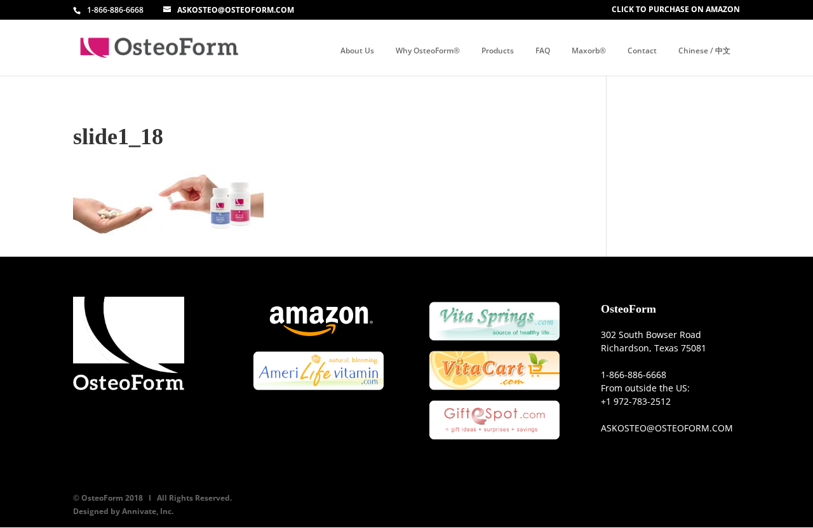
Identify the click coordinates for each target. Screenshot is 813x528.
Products (497, 50)
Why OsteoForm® (428, 50)
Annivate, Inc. (147, 511)
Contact (642, 50)
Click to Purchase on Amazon (676, 9)
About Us (357, 50)
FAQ (542, 50)
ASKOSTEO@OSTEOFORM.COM (667, 428)
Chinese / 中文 (704, 50)
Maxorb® (589, 50)
